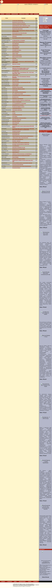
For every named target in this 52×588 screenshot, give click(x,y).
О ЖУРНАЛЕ (9, 581)
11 (44, 39)
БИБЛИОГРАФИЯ (22, 581)
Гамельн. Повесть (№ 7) (45, 74)
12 (46, 39)
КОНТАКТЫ (35, 581)
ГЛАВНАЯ (3, 581)
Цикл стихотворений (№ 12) (45, 53)
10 (50, 37)
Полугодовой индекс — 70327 (45, 115)
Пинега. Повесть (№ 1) (45, 45)
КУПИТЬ (29, 581)
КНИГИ (15, 581)
